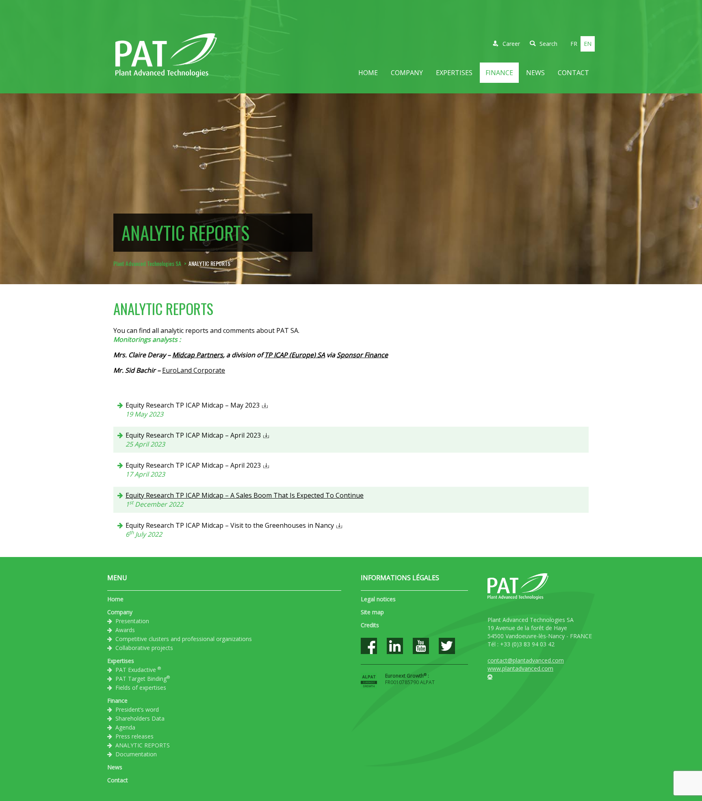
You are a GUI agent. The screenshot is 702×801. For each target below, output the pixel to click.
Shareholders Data (140, 718)
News (535, 72)
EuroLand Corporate (193, 370)
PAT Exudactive (138, 669)
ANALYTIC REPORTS (142, 745)
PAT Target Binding (142, 678)
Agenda (125, 727)
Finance (499, 72)
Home (368, 72)
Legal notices (378, 599)
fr (573, 43)
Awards (125, 630)
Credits (370, 625)
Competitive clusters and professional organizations (183, 639)
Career (511, 43)
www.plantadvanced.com (520, 668)
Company (407, 72)
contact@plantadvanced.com (526, 660)
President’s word (137, 709)
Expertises (454, 72)
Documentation (136, 754)
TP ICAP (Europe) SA (294, 354)
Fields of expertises (140, 687)
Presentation (132, 621)
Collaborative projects (144, 648)
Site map (372, 612)
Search (548, 43)
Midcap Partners (197, 354)
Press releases (134, 736)
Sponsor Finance (362, 354)
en (588, 43)
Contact (573, 72)
